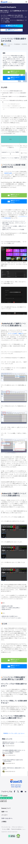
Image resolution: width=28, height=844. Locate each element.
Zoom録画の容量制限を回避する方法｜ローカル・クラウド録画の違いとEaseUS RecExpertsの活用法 (14, 752)
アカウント (24, 829)
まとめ (3, 98)
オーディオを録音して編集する (15, 333)
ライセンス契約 (6, 829)
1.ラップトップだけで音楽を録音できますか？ (11, 104)
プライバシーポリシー (17, 827)
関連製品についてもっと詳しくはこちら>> (14, 733)
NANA (4, 44)
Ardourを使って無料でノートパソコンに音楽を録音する (14, 96)
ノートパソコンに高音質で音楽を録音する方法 (12, 90)
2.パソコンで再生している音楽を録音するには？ (12, 105)
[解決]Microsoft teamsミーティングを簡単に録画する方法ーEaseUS (14, 742)
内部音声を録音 (8, 173)
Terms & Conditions (16, 829)
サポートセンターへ (6, 818)
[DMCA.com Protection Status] (18, 837)
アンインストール (5, 827)
